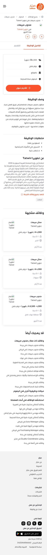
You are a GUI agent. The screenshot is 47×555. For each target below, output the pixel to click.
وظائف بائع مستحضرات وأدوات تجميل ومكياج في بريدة (25, 377)
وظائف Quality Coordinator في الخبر (29, 438)
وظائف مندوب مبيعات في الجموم (31, 395)
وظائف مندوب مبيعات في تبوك (32, 358)
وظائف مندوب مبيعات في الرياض (31, 349)
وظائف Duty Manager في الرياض (30, 421)
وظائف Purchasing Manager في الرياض (28, 430)
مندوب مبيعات (9, 17)
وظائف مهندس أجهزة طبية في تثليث (30, 426)
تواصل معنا (38, 478)
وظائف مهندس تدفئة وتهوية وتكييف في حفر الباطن (24, 413)
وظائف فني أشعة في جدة (34, 443)
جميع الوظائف (33, 17)
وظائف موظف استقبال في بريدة (31, 371)
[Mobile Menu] (4, 6)
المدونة (39, 466)
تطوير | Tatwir (22, 29)
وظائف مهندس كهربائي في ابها (31, 408)
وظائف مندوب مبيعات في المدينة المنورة (28, 362)
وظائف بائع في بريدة (36, 382)
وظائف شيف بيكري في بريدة (33, 366)
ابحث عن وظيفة (36, 509)
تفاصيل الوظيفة (34, 45)
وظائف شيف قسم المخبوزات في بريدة (29, 386)
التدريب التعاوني (35, 474)
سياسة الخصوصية (35, 547)
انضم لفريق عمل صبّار (34, 470)
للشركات (38, 491)
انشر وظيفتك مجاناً (35, 495)
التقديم (17, 45)
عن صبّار (39, 462)
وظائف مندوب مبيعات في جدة (32, 353)
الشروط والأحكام (21, 547)
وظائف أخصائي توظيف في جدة (32, 434)
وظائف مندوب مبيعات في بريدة (32, 345)
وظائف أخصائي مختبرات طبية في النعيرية (28, 404)
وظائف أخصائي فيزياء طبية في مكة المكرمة (27, 417)
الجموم (21, 17)
